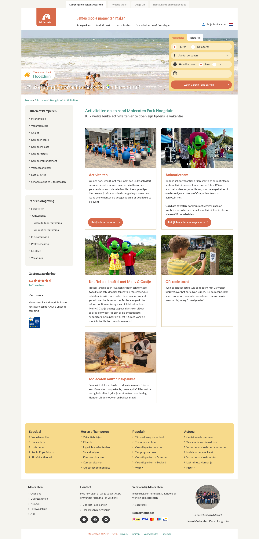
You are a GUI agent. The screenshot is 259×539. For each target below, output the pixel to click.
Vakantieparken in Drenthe (150, 457)
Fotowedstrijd (39, 508)
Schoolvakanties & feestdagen (153, 25)
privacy (124, 534)
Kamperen (202, 46)
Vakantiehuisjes (92, 437)
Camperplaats (39, 153)
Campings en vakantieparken (86, 4)
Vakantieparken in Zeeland (150, 462)
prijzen (136, 534)
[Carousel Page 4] (197, 164)
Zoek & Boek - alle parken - (199, 84)
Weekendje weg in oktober (201, 442)
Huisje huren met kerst (199, 452)
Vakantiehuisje (39, 125)
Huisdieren (38, 447)
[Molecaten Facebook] (84, 519)
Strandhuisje (38, 118)
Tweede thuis (118, 4)
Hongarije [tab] (194, 37)
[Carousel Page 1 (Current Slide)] (187, 164)
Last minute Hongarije (199, 462)
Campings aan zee (145, 452)
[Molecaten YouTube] (106, 519)
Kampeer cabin (40, 139)
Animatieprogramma (46, 229)
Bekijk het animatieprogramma (186, 222)
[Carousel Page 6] (204, 164)
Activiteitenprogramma (48, 222)
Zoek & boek (103, 25)
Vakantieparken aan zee (148, 447)
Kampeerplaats (40, 146)
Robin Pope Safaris (42, 452)
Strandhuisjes (91, 452)
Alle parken (83, 25)
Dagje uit (140, 4)
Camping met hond (146, 442)
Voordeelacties (40, 437)
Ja (219, 64)
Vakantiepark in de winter (201, 457)
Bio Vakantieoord (41, 457)
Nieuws (35, 503)
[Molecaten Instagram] (95, 519)
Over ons (36, 493)
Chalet (35, 132)
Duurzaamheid (39, 498)
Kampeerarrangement (44, 160)
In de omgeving (40, 236)
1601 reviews (36, 285)
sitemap (167, 534)
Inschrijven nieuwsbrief (96, 509)
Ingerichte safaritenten (96, 447)
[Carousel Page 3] (194, 164)
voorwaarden (151, 534)
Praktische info (40, 243)
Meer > (139, 467)
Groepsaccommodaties (96, 467)
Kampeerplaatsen (93, 457)
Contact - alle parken (95, 504)
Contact (36, 250)
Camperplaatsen (92, 462)
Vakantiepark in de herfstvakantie (206, 447)
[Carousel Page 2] (191, 164)
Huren (182, 46)
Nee (207, 64)
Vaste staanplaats (41, 167)
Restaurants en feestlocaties (169, 4)
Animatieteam (177, 175)
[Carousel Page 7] (208, 164)
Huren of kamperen (43, 111)
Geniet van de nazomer (199, 437)
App (33, 513)
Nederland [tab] (178, 37)
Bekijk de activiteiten (103, 222)
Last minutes (123, 25)
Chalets (87, 442)
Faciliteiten (37, 208)
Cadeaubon (38, 442)
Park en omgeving (41, 201)
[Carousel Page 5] (201, 164)
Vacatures (37, 257)
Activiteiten (98, 175)
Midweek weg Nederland (149, 437)
